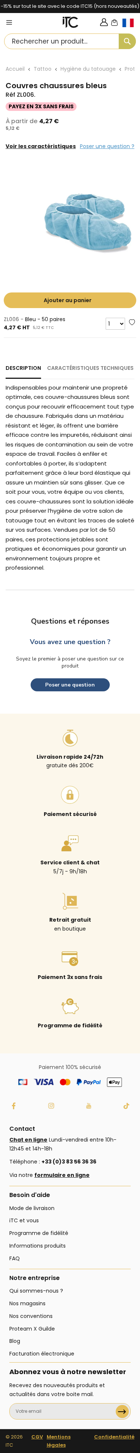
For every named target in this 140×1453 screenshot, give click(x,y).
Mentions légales (59, 1441)
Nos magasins (27, 1303)
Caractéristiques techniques (90, 368)
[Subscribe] (122, 1411)
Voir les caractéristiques (41, 146)
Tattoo (43, 69)
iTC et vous (24, 1220)
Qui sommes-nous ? (36, 1290)
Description (23, 368)
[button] (131, 29)
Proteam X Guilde (32, 1328)
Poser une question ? (107, 146)
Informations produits (37, 1245)
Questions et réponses (70, 621)
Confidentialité (114, 1436)
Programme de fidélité (38, 1233)
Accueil (15, 69)
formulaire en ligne (62, 1175)
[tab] (23, 371)
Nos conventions (31, 1316)
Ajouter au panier (67, 300)
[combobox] (70, 41)
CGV (37, 1436)
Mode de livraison (32, 1208)
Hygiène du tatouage (88, 69)
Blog (14, 1341)
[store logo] (71, 22)
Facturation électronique (41, 1353)
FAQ (14, 1258)
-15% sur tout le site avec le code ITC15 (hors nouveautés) (70, 6)
